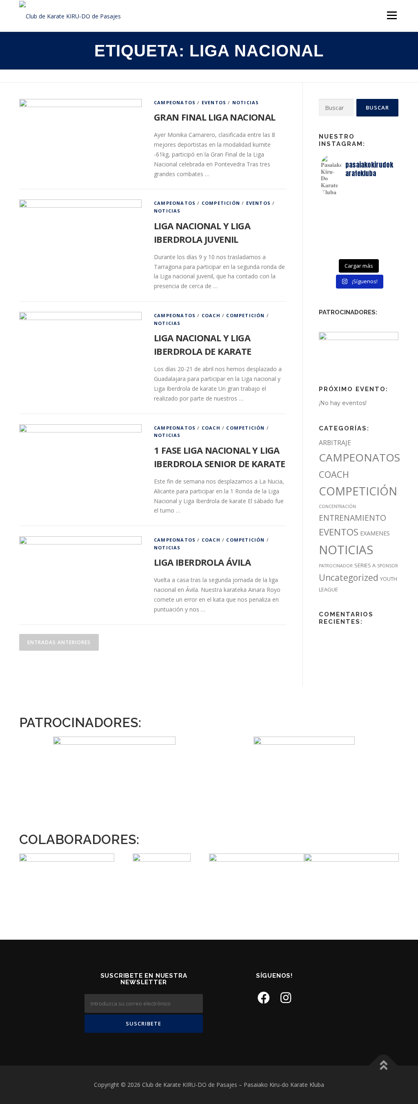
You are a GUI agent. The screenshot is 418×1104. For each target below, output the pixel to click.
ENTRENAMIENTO (352, 517)
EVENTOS (214, 102)
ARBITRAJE (335, 442)
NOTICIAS (245, 102)
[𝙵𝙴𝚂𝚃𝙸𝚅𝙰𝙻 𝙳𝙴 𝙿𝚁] (333, 249)
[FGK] (256, 866)
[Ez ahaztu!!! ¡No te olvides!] (358, 218)
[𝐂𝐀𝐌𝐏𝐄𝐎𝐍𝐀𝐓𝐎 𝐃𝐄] (333, 207)
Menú (392, 15)
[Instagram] (285, 997)
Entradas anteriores (59, 642)
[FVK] (66, 863)
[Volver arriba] (383, 1065)
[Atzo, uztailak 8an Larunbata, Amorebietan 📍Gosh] (333, 228)
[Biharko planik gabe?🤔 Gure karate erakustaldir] (333, 239)
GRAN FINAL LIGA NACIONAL (215, 117)
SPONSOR (387, 566)
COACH (211, 315)
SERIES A (365, 565)
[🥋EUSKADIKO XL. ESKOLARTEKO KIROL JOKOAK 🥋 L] (383, 239)
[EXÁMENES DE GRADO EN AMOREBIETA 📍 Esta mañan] (333, 218)
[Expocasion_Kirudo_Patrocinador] (358, 350)
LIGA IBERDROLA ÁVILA (202, 562)
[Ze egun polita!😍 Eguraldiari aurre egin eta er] (383, 228)
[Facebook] (264, 997)
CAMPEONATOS (175, 102)
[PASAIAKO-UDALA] (162, 873)
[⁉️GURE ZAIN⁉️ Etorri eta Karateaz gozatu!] (383, 207)
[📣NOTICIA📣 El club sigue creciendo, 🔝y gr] (358, 239)
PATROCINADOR (336, 566)
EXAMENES (375, 533)
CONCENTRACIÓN (337, 506)
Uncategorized (348, 577)
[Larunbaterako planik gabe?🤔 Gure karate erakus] (383, 218)
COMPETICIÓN (221, 203)
